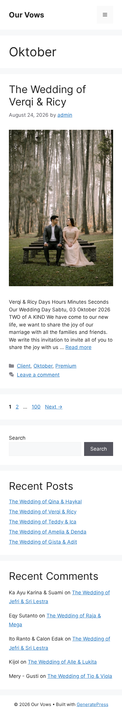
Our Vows (26, 14)
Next (53, 407)
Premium (65, 366)
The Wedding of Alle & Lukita (62, 662)
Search (17, 438)
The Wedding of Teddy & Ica (42, 522)
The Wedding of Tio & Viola (79, 676)
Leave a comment (38, 375)
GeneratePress (92, 704)
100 (36, 407)
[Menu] (105, 15)
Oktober (42, 366)
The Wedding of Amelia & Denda (47, 532)
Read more (78, 347)
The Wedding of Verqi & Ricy (47, 95)
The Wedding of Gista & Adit (43, 542)
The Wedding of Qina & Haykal (45, 502)
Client (23, 366)
